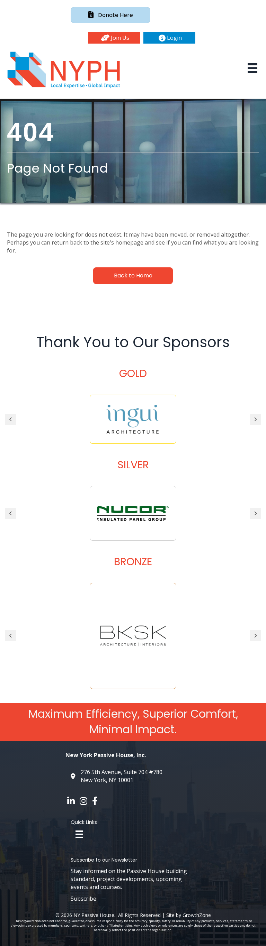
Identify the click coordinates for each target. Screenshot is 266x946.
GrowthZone (197, 915)
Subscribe (83, 898)
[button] (114, 38)
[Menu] (252, 68)
